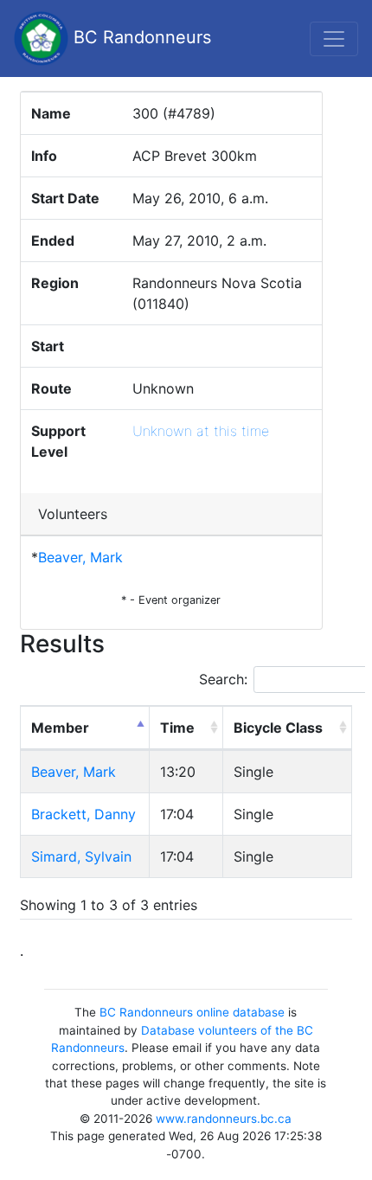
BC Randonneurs (139, 37)
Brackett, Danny (83, 814)
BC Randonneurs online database (192, 1012)
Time (177, 727)
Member (60, 727)
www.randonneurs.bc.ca (224, 1118)
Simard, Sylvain (81, 856)
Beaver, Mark (80, 557)
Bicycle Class (278, 727)
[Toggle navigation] (334, 39)
